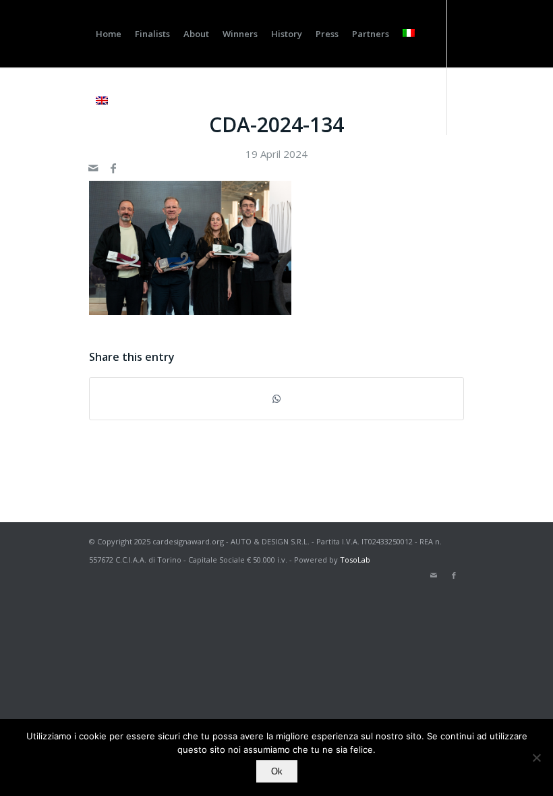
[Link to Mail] (93, 168)
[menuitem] (108, 33)
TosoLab (355, 560)
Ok (277, 771)
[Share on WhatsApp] (276, 399)
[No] (536, 757)
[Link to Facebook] (113, 168)
